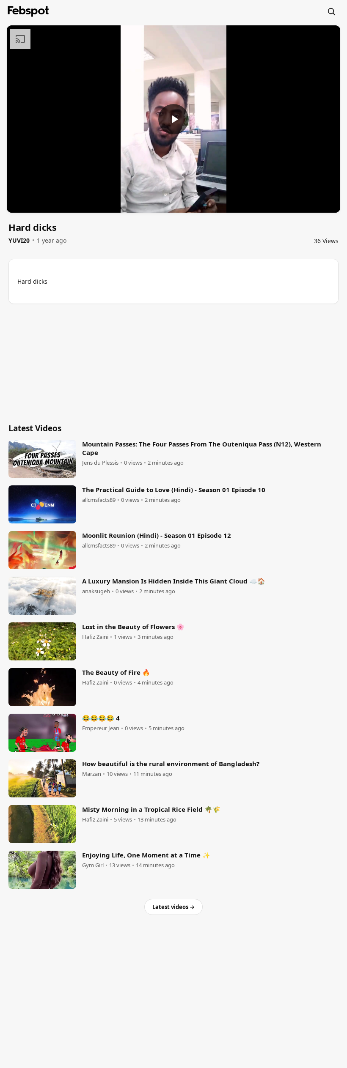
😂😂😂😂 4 (101, 718)
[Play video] (173, 119)
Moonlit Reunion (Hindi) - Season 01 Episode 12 (156, 535)
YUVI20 (19, 240)
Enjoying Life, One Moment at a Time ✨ (146, 855)
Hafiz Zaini (95, 637)
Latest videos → (173, 907)
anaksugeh (96, 591)
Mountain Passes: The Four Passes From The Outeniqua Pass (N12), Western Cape (201, 448)
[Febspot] (28, 11)
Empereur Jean (100, 728)
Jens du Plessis (100, 462)
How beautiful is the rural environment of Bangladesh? (170, 763)
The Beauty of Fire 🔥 (116, 672)
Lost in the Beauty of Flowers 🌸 (133, 626)
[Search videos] (331, 11)
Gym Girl (93, 865)
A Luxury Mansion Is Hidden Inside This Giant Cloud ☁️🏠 (173, 581)
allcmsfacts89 (99, 500)
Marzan (91, 774)
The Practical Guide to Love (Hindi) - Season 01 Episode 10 (173, 489)
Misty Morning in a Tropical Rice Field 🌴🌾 (151, 809)
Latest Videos (34, 428)
